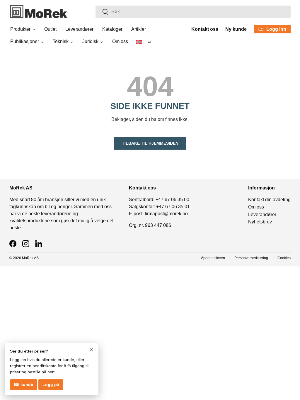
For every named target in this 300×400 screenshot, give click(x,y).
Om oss (256, 206)
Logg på (50, 384)
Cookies (284, 258)
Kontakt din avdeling (269, 199)
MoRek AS (30, 258)
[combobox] (193, 12)
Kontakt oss (204, 29)
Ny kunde (236, 29)
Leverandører (262, 214)
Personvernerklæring (251, 258)
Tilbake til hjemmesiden (150, 143)
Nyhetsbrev (260, 221)
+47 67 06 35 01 (173, 206)
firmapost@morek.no (166, 213)
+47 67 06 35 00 (172, 199)
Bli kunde (23, 384)
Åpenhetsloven (213, 258)
